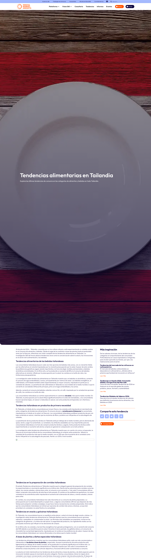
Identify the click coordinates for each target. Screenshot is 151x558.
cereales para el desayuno (71, 411)
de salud (68, 396)
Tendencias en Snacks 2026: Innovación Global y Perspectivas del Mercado (115, 381)
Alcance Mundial (85, 1)
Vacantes (72, 1)
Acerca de (45, 1)
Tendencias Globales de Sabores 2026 (114, 396)
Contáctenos (98, 1)
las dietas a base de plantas (36, 542)
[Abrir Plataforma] (59, 6)
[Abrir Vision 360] (71, 6)
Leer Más (103, 376)
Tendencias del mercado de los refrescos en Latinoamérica (117, 366)
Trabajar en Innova (59, 1)
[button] (102, 416)
